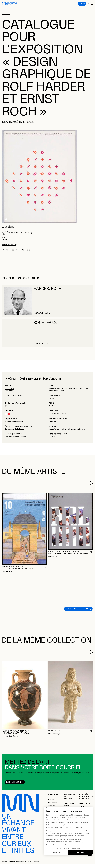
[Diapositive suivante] (90, 483)
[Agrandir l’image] (4, 233)
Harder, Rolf (9, 388)
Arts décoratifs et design (14, 421)
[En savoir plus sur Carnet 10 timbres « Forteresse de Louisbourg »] (24, 529)
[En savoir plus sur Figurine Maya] (70, 695)
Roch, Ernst (9, 391)
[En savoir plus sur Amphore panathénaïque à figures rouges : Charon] (24, 695)
